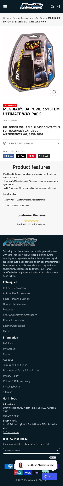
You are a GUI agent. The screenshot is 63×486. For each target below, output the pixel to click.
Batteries (8, 309)
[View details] (20, 242)
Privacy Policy (11, 376)
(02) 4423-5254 (11, 432)
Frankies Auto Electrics (35, 480)
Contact (7, 354)
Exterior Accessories (22, 18)
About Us (8, 360)
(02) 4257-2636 (33, 134)
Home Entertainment (15, 304)
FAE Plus (8, 343)
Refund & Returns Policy (16, 381)
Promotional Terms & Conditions (21, 370)
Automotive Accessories (16, 293)
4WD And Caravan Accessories (20, 315)
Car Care (40, 18)
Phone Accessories (13, 320)
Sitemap (7, 392)
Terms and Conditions (15, 365)
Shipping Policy (11, 386)
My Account (9, 349)
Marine (7, 331)
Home (6, 18)
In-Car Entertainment (15, 288)
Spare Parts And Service (16, 299)
